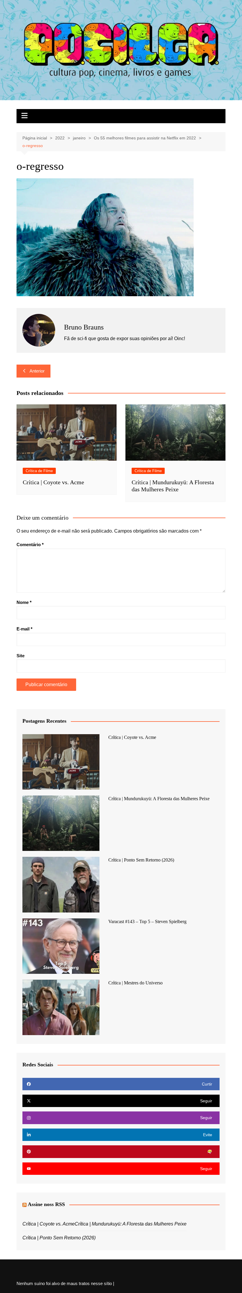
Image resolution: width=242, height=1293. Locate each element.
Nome (24, 602)
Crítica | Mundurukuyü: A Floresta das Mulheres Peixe (159, 798)
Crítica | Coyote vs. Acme (53, 482)
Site (20, 655)
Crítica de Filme (39, 471)
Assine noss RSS (46, 1204)
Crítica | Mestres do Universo (135, 982)
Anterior (37, 370)
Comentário (30, 544)
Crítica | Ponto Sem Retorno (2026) (141, 859)
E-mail (24, 628)
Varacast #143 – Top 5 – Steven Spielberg (147, 921)
